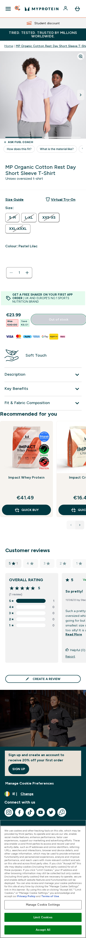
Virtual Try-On (63, 199)
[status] (19, 272)
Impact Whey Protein (26, 477)
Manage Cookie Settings (43, 904)
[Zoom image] (80, 56)
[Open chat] (61, 812)
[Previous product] (71, 525)
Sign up (18, 769)
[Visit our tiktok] (30, 812)
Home (8, 46)
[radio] (12, 217)
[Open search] (17, 8)
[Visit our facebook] (19, 812)
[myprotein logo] (41, 8)
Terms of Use (50, 896)
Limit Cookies (43, 917)
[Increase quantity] (27, 272)
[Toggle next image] (80, 95)
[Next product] (79, 525)
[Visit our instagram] (8, 812)
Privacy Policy (26, 896)
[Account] (66, 9)
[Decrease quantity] (11, 272)
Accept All (43, 929)
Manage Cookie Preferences (29, 783)
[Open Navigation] (8, 8)
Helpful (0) (77, 650)
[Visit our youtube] (40, 812)
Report (70, 656)
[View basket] (77, 8)
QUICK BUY (30, 510)
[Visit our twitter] (51, 812)
